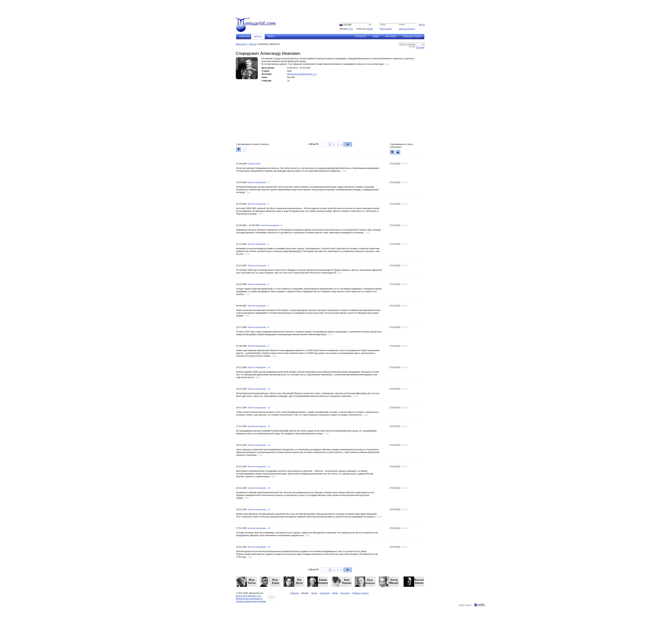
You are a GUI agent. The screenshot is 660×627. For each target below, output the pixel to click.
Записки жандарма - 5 (258, 265)
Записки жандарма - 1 (258, 182)
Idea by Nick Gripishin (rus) (248, 596)
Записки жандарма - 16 (259, 488)
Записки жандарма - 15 (259, 466)
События (244, 36)
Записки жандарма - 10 (259, 367)
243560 (369, 29)
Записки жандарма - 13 (259, 426)
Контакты (390, 36)
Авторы (252, 44)
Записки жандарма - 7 (258, 306)
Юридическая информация (249, 598)
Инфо (376, 36)
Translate (420, 47)
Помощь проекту (412, 36)
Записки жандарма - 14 (259, 445)
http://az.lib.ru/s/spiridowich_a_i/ (302, 74)
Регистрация (386, 29)
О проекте (360, 36)
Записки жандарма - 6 (258, 284)
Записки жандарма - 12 (259, 407)
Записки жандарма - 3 (271, 225)
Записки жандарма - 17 (259, 509)
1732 (350, 29)
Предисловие (254, 164)
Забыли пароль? (407, 29)
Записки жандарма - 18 (259, 528)
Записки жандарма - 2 (258, 204)
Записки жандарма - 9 (258, 346)
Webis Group (465, 605)
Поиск (270, 36)
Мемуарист (241, 44)
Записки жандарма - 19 (259, 547)
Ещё (387, 64)
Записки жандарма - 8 (258, 327)
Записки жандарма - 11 (259, 389)
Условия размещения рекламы (251, 601)
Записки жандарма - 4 (258, 244)
